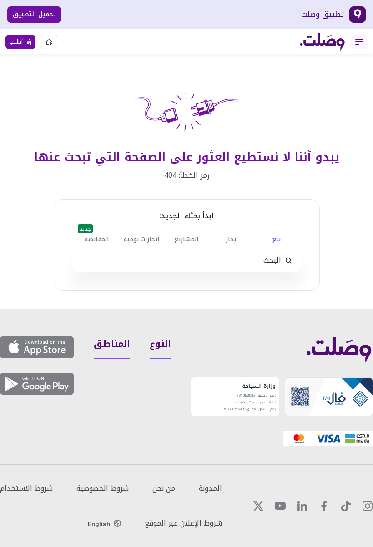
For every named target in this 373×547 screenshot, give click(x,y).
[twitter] (258, 506)
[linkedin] (302, 506)
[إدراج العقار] (49, 42)
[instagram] (367, 506)
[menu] (359, 42)
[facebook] (323, 506)
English (99, 523)
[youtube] (280, 506)
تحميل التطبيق (34, 14)
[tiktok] (345, 506)
